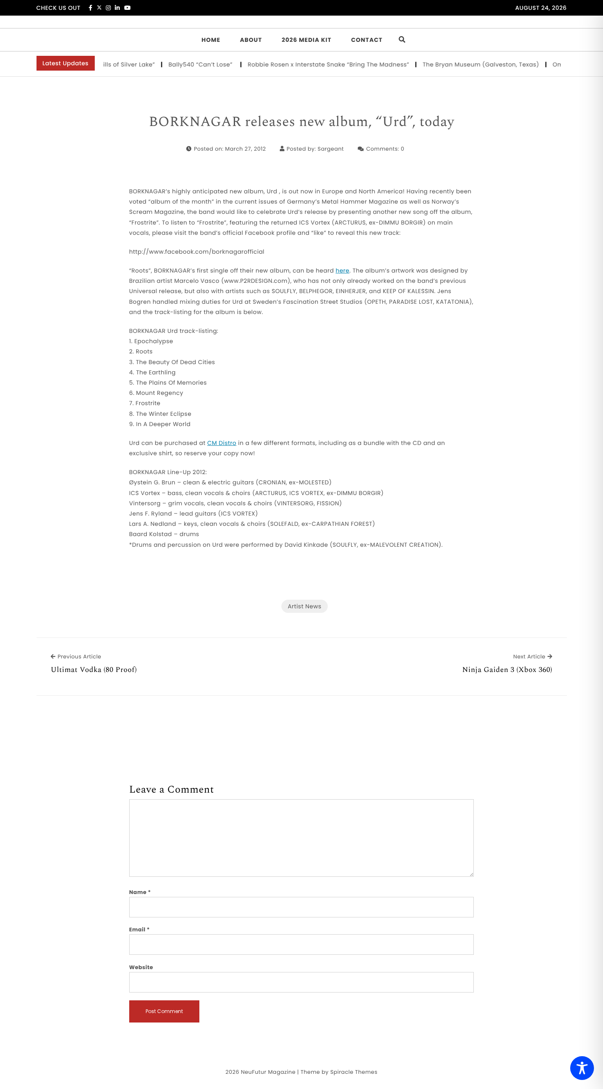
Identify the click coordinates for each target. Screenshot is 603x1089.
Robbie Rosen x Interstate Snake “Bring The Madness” (317, 64)
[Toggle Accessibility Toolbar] (582, 1068)
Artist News (304, 606)
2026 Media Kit (306, 40)
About (251, 40)
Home (210, 40)
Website (141, 967)
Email (139, 929)
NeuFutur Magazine (268, 1072)
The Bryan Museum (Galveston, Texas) (469, 64)
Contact (367, 40)
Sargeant (330, 149)
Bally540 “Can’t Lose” (190, 64)
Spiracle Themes (353, 1072)
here (342, 270)
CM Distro (221, 443)
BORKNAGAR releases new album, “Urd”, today (301, 122)
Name (140, 892)
